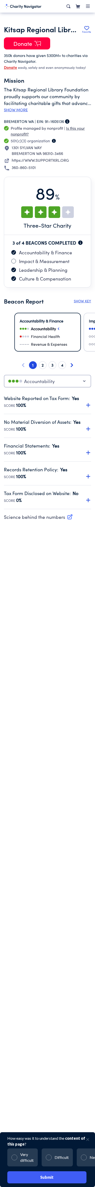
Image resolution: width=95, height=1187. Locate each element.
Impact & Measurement (44, 261)
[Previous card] (23, 365)
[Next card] (72, 365)
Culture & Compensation (45, 278)
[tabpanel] (47, 452)
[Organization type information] (54, 141)
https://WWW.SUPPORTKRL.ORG (40, 160)
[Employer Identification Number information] (67, 121)
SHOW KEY (82, 301)
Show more (16, 109)
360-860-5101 (24, 167)
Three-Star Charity (47, 225)
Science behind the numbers (34, 517)
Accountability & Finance (45, 252)
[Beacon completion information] (80, 243)
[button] (47, 399)
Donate (10, 67)
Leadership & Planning (43, 270)
